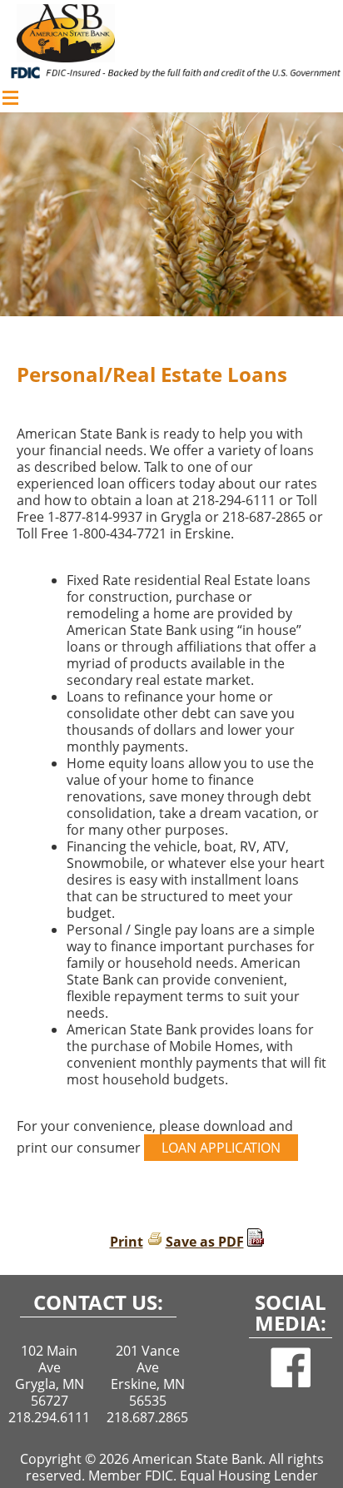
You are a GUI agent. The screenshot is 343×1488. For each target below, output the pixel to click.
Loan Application (221, 1147)
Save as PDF (205, 1242)
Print (126, 1242)
